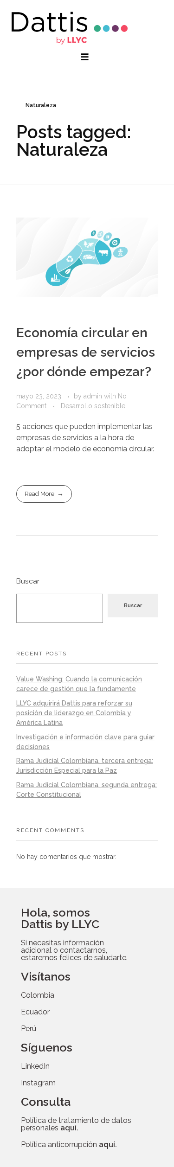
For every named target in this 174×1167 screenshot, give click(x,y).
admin (94, 396)
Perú (28, 1028)
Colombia (37, 995)
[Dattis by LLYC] (70, 28)
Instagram (38, 1082)
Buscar (27, 581)
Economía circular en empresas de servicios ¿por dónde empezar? (85, 352)
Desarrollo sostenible (93, 406)
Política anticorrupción (69, 1144)
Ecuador (35, 1011)
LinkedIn (35, 1066)
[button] (85, 57)
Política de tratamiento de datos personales (76, 1124)
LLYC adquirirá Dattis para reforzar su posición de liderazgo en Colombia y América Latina (74, 712)
